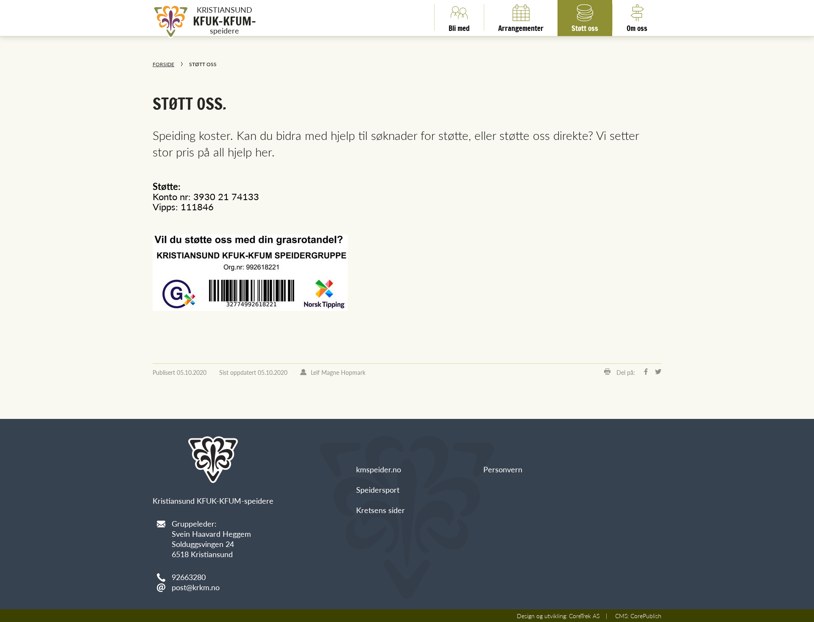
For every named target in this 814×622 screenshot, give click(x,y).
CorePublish (645, 615)
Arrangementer (521, 27)
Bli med (459, 27)
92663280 (189, 577)
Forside (163, 64)
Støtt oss (584, 27)
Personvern (502, 469)
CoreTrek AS (584, 615)
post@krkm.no (196, 587)
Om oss (637, 27)
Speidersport (377, 489)
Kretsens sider (380, 510)
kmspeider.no (378, 469)
